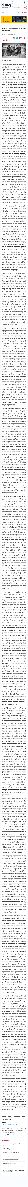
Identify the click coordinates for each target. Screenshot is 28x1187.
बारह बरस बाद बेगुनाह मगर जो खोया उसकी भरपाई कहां (13, 1167)
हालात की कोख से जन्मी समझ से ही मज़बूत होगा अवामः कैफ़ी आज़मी (14, 1144)
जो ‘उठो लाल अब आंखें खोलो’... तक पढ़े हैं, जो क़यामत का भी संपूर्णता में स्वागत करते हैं (14, 1171)
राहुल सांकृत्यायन (7, 40)
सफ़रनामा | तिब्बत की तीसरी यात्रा (9, 1124)
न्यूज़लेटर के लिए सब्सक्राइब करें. (9, 1132)
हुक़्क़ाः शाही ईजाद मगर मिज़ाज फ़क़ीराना (10, 1163)
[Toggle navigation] (3, 12)
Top (26, 1185)
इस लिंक (19, 1128)
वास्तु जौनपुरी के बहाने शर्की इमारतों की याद (10, 1159)
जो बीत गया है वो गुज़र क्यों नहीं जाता (9, 1149)
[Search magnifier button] (25, 8)
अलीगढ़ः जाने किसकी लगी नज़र (8, 1156)
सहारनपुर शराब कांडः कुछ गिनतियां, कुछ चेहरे (11, 1152)
